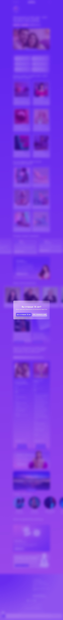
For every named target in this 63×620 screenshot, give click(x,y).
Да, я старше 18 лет (24, 314)
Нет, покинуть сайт (39, 314)
